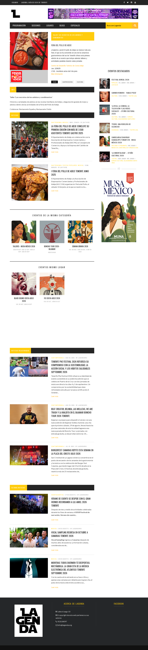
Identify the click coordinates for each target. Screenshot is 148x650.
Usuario (15, 2)
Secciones (36, 25)
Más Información (57, 74)
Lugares (50, 25)
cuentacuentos (57, 495)
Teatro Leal (132, 96)
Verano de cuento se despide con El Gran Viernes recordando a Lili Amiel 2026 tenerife (70, 502)
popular (114, 83)
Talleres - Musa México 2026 (24, 246)
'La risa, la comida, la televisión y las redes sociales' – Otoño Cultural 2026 (123, 110)
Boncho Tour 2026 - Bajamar (52, 247)
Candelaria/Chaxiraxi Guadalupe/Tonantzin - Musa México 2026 (124, 140)
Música (54, 529)
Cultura (80, 82)
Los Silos (115, 85)
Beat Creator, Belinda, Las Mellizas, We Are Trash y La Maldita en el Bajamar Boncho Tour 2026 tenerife (72, 412)
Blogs (62, 25)
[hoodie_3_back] (16, 76)
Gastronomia (67, 82)
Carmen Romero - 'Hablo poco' (124, 92)
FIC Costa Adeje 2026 (52, 298)
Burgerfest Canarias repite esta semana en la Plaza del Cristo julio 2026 (72, 451)
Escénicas (115, 130)
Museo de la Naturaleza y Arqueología (125, 148)
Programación (19, 25)
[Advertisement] (52, 327)
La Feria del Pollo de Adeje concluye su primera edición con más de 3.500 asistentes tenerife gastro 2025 (70, 129)
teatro (114, 159)
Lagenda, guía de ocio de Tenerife (34, 2)
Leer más (54, 152)
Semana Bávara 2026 (80, 246)
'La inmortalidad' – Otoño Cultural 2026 (122, 154)
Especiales (75, 25)
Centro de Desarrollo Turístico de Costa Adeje (67, 65)
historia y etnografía (119, 146)
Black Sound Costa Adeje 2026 (24, 299)
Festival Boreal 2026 (120, 79)
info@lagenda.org (65, 625)
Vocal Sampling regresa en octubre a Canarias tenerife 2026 (69, 534)
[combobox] (122, 25)
